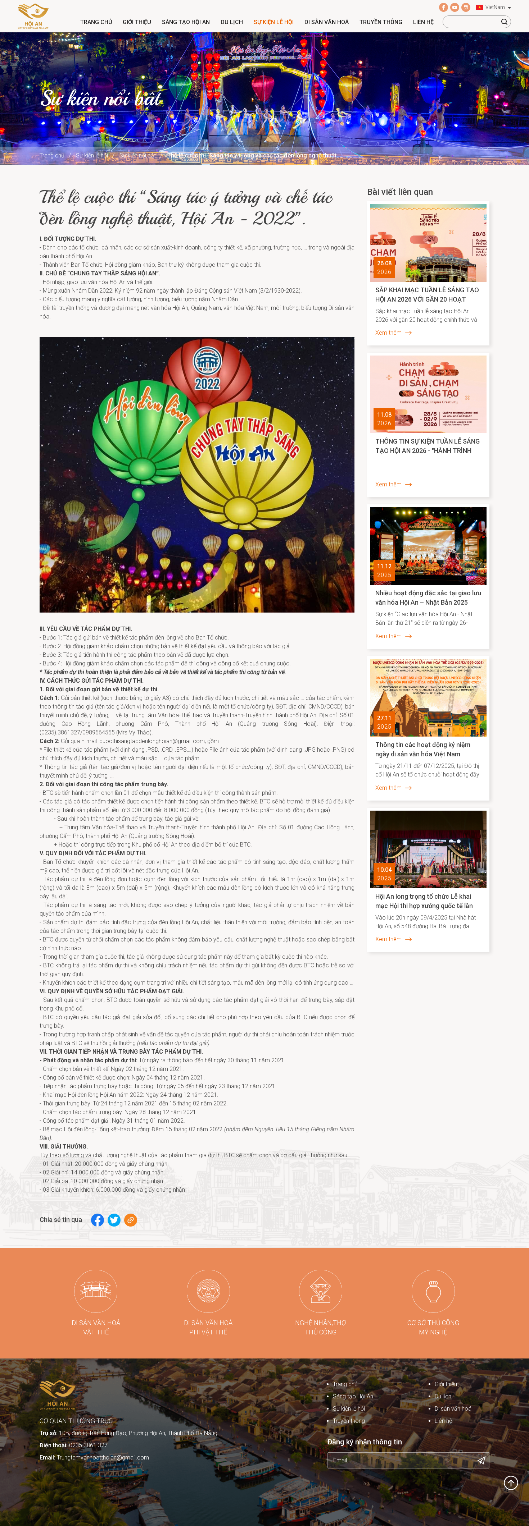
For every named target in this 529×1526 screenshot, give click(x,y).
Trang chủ (96, 22)
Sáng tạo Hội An (186, 22)
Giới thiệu (137, 22)
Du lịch (232, 22)
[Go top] (511, 1482)
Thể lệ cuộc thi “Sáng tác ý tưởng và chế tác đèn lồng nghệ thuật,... (254, 155)
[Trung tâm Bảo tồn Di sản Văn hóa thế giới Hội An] (33, 15)
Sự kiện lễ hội (274, 22)
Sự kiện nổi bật (137, 155)
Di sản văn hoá (326, 22)
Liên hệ (423, 22)
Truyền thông (381, 22)
